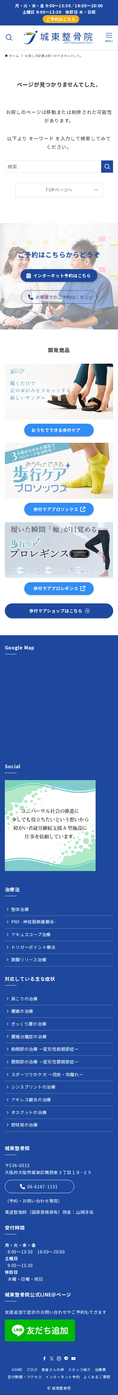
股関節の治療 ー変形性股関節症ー (45, 1049)
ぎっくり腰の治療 (29, 1024)
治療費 (100, 1369)
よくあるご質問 (97, 1376)
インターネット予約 (62, 1376)
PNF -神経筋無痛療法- (33, 922)
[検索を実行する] (107, 166)
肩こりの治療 (24, 999)
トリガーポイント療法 (33, 947)
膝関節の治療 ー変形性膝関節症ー (45, 1062)
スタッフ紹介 (79, 1369)
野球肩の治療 (24, 1125)
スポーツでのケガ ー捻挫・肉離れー (47, 1074)
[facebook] (44, 1358)
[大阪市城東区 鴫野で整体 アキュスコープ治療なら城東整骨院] (59, 37)
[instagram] (59, 1358)
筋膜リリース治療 (29, 959)
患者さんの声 (52, 1369)
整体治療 (20, 909)
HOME (17, 1369)
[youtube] (73, 1358)
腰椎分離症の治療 (29, 1036)
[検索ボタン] (9, 37)
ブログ (32, 1369)
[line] (66, 1358)
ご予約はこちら (60, 19)
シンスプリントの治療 (33, 1087)
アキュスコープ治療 (31, 934)
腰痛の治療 (22, 1011)
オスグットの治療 (29, 1112)
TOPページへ (59, 190)
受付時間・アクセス (25, 1376)
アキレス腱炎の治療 (31, 1099)
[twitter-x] (51, 1358)
